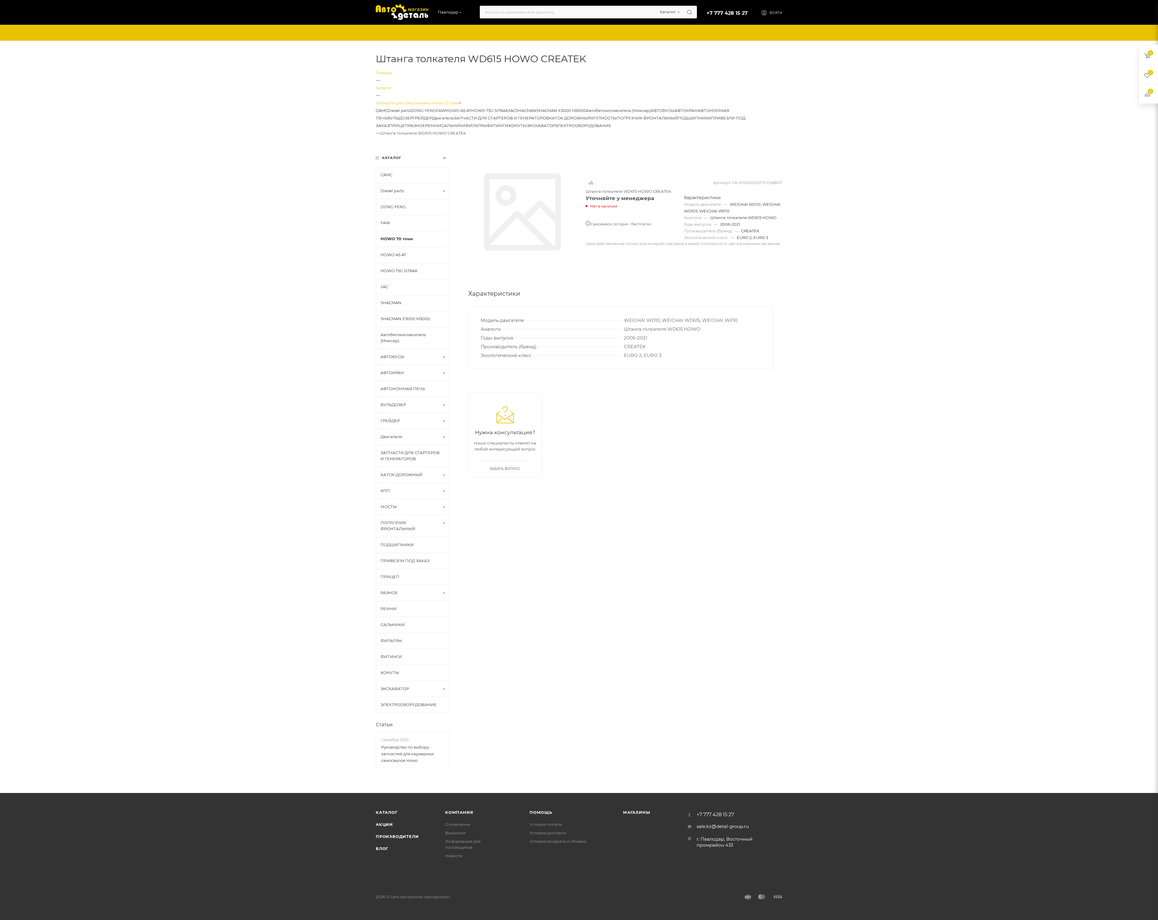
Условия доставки (548, 832)
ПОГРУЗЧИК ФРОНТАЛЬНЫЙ (647, 118)
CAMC (382, 110)
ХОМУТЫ (517, 125)
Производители (397, 836)
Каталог (387, 812)
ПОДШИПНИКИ (694, 118)
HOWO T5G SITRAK (489, 110)
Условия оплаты (546, 824)
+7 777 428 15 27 (727, 13)
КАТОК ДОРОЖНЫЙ (570, 118)
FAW (440, 110)
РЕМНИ (433, 125)
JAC (512, 110)
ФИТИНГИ (497, 125)
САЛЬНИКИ (453, 125)
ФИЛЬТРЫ (476, 125)
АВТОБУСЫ (663, 110)
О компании (457, 824)
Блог (382, 848)
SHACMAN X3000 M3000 (561, 110)
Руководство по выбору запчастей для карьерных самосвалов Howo (407, 754)
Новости (453, 855)
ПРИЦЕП (398, 125)
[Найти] (689, 12)
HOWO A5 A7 (458, 110)
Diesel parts (399, 110)
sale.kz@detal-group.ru (723, 826)
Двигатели (443, 118)
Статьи (384, 724)
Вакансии (455, 832)
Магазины (636, 812)
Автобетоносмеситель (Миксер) (618, 110)
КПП (595, 118)
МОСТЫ (608, 118)
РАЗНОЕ (416, 125)
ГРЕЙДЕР (422, 118)
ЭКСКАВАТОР (541, 125)
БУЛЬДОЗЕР (400, 118)
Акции (384, 824)
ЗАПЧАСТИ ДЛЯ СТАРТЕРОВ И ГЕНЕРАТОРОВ (501, 118)
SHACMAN (526, 110)
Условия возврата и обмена (558, 841)
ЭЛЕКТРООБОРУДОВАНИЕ (583, 125)
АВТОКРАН (686, 110)
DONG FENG (423, 110)
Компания (459, 812)
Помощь (541, 812)
